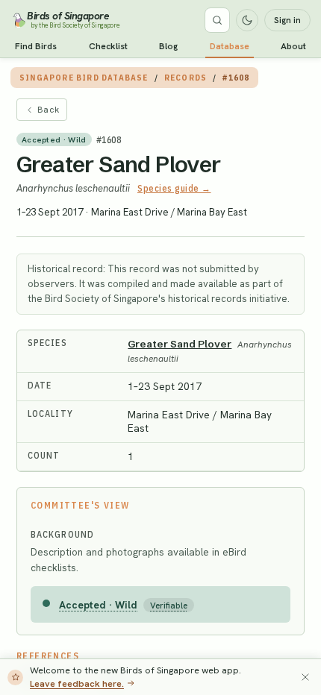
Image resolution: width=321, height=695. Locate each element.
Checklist (108, 46)
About (293, 46)
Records (185, 77)
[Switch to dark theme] (247, 20)
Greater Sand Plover (118, 164)
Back (48, 110)
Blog (168, 46)
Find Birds (36, 46)
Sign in (287, 20)
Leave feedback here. (77, 683)
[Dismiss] (305, 677)
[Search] (217, 20)
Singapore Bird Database (84, 77)
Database (229, 46)
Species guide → (174, 188)
